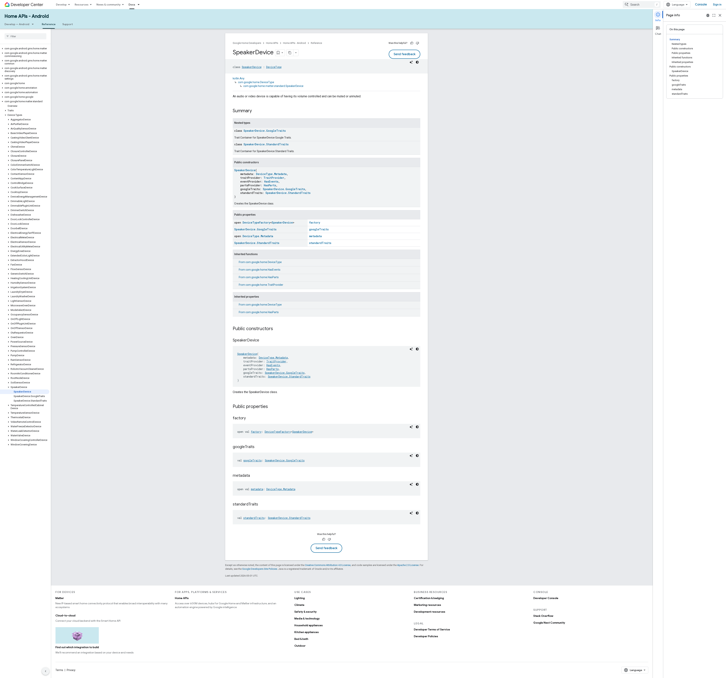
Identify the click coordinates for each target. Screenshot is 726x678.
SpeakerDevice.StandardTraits (266, 144)
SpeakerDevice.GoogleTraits (265, 130)
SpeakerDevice (251, 67)
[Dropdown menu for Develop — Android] (33, 24)
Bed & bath (301, 639)
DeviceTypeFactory (256, 222)
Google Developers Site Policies (259, 568)
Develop (61, 4)
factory (314, 222)
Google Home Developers (247, 43)
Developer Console (545, 598)
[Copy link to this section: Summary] (255, 111)
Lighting (299, 598)
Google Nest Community (549, 622)
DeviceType (274, 67)
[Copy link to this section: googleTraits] (258, 447)
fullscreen (714, 15)
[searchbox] (25, 36)
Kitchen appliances (306, 632)
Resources (81, 4)
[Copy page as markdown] (290, 53)
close (720, 15)
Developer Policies (426, 636)
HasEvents (271, 181)
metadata (315, 236)
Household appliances (308, 625)
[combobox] (642, 4)
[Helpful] (412, 43)
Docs (132, 4)
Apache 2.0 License (408, 565)
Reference (49, 24)
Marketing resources (427, 605)
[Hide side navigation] (45, 671)
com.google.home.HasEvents (263, 269)
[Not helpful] (417, 43)
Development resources (429, 611)
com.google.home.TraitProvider (264, 284)
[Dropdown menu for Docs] (139, 4)
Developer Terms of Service (432, 629)
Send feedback (404, 54)
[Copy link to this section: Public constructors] (277, 329)
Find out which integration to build (77, 647)
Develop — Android (17, 24)
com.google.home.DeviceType (256, 82)
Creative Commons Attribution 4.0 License (328, 565)
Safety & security (305, 611)
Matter (59, 598)
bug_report (708, 15)
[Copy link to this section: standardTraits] (262, 504)
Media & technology (307, 618)
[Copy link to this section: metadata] (254, 476)
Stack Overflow (543, 616)
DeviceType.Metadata (271, 174)
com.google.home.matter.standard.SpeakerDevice (273, 85)
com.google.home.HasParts (262, 277)
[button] (24, 48)
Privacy (71, 670)
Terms (59, 670)
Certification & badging (429, 598)
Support (67, 24)
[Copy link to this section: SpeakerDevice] (263, 340)
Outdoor (300, 645)
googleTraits (319, 229)
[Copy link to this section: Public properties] (271, 407)
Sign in (717, 4)
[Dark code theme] (417, 62)
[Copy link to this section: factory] (249, 418)
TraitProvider (274, 178)
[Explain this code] (411, 62)
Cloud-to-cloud (65, 615)
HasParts (270, 185)
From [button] (260, 262)
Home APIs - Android (27, 16)
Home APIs (272, 43)
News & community (108, 4)
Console (701, 4)
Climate (299, 605)
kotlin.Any (238, 78)
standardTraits (320, 243)
